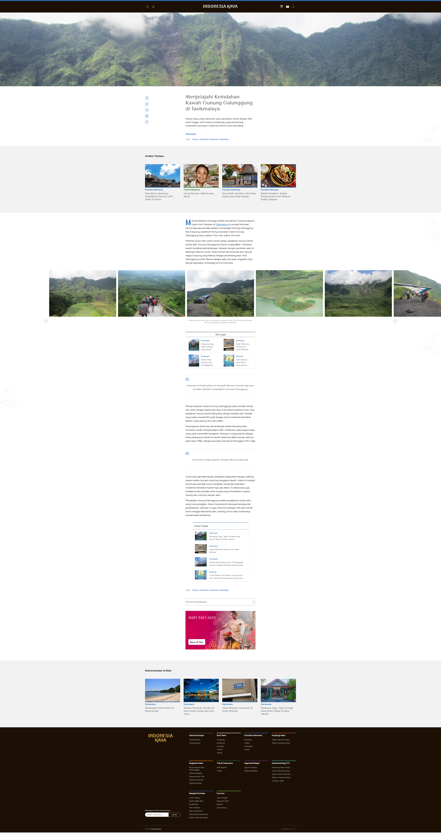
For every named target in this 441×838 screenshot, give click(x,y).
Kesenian (248, 740)
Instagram (221, 740)
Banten (220, 804)
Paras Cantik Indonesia (281, 774)
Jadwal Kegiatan (251, 771)
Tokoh (219, 771)
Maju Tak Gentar (196, 811)
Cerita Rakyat (194, 798)
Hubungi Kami (195, 743)
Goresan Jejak (278, 781)
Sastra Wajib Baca (196, 801)
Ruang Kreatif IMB (196, 776)
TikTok (219, 753)
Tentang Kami (194, 740)
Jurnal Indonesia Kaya (281, 771)
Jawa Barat (204, 139)
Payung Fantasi (195, 783)
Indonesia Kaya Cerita (281, 767)
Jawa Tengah (222, 798)
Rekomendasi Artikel (158, 670)
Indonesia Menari (196, 780)
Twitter (220, 749)
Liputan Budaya (250, 767)
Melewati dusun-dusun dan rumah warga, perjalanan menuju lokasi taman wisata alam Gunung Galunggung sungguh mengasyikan (220, 321)
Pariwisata (190, 134)
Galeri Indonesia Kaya (280, 740)
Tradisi (246, 743)
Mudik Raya (193, 804)
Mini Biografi (222, 767)
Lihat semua (222, 808)
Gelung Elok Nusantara (198, 814)
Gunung (195, 139)
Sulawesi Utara (223, 801)
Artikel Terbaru (154, 156)
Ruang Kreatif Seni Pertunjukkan (196, 768)
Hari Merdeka (194, 808)
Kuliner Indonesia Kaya (281, 777)
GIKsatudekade (195, 773)
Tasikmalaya (224, 139)
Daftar (174, 815)
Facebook (221, 743)
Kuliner (247, 749)
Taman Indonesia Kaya (281, 743)
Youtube (220, 746)
